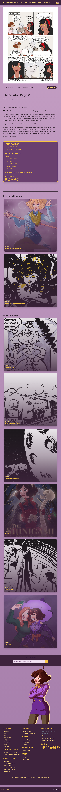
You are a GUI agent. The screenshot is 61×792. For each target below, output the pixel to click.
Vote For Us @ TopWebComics (18, 172)
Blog (25, 3)
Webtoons (26, 742)
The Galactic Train (11, 163)
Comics (15, 3)
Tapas (25, 744)
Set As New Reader (48, 738)
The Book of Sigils (11, 159)
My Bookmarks (46, 736)
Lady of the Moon (11, 166)
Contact (47, 3)
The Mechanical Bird (29, 733)
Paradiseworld (27, 731)
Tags (5, 740)
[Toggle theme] (57, 3)
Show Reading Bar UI (48, 740)
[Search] (53, 2)
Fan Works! (9, 161)
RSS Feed (26, 759)
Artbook (8, 156)
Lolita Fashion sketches (31, 124)
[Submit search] (46, 662)
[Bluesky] (15, 179)
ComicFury (26, 740)
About (40, 3)
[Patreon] (6, 179)
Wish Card (26, 750)
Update (57, 789)
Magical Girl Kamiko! (12, 147)
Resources (32, 3)
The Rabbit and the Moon (13, 149)
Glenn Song (23, 777)
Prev (2, 789)
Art (21, 3)
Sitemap (25, 757)
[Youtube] (12, 179)
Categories (7, 742)
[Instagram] (9, 179)
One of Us (9, 168)
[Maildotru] (18, 179)
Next (8, 789)
